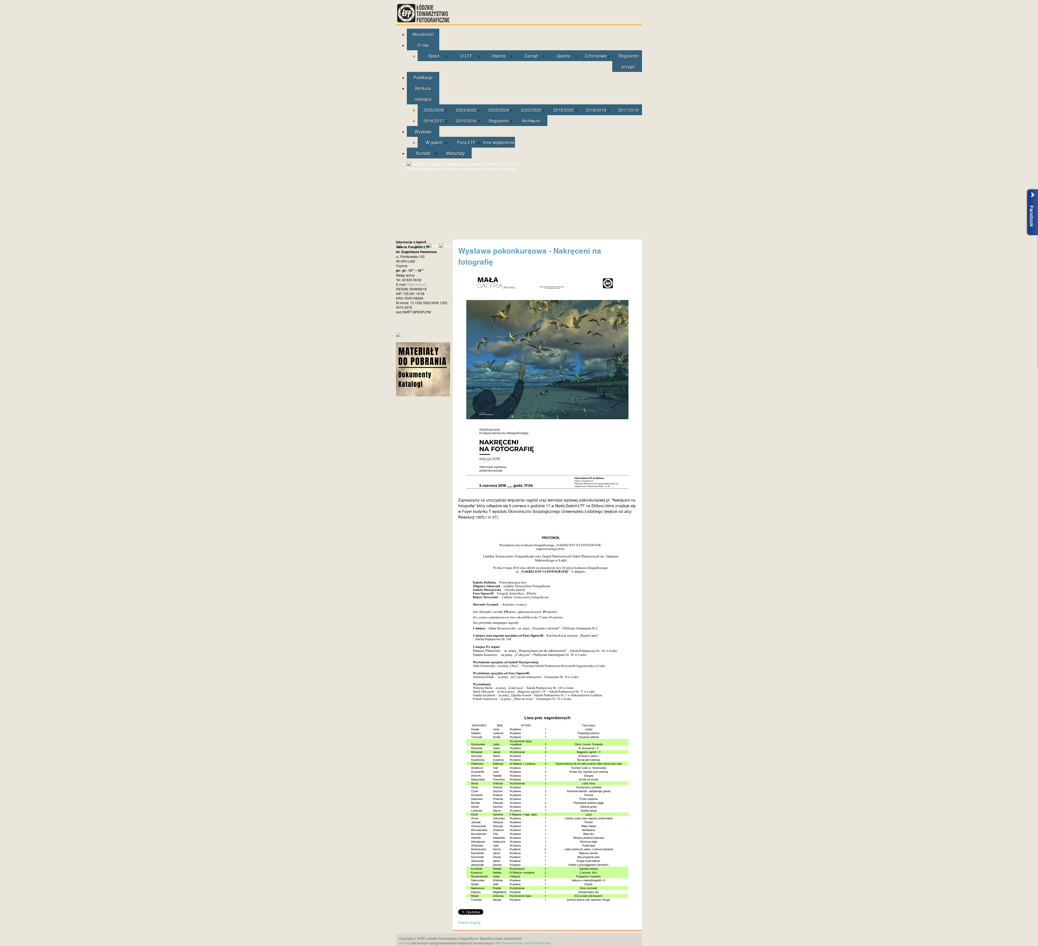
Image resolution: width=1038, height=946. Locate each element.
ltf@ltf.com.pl (416, 284)
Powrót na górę (469, 922)
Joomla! (404, 943)
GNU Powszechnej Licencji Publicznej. (522, 943)
